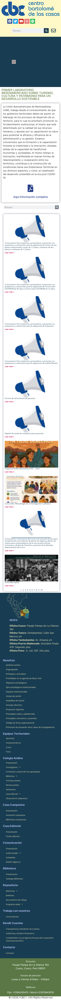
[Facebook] (9, 21)
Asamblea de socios (15, 700)
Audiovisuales (12, 853)
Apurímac (10, 738)
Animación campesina (15, 815)
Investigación (12, 767)
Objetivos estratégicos (16, 683)
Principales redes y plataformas (20, 714)
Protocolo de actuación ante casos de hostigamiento (30, 727)
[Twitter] (15, 21)
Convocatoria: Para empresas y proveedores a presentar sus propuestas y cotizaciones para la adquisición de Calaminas (30, 325)
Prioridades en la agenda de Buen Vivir (24, 678)
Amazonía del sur (13, 742)
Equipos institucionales (16, 691)
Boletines (10, 895)
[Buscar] (46, 30)
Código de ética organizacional (20, 723)
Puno (8, 751)
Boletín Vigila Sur (13, 862)
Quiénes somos (13, 665)
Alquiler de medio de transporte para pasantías (24, 433)
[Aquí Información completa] (30, 188)
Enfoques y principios (16, 674)
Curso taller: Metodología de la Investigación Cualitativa (27, 503)
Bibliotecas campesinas (16, 819)
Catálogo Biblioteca (14, 878)
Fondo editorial (12, 836)
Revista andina (12, 785)
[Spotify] (32, 21)
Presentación (11, 762)
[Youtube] (21, 21)
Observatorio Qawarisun (17, 798)
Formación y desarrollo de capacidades (23, 771)
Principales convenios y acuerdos (21, 718)
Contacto (10, 953)
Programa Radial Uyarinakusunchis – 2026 (22, 468)
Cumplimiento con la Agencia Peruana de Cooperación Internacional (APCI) (30, 939)
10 (41, 589)
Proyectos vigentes (15, 709)
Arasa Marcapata (12, 582)
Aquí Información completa (30, 196)
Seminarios (11, 789)
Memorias (10, 891)
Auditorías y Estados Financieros (20, 933)
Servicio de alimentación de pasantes (20, 398)
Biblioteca (10, 776)
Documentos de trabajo (16, 900)
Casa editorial (12, 794)
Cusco (8, 747)
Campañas (10, 857)
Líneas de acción (13, 696)
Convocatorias (12, 916)
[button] (14, 62)
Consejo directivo (14, 705)
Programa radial (13, 904)
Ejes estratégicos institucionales (21, 687)
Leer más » (9, 252)
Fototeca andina (13, 780)
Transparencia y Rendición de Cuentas (22, 929)
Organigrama (12, 669)
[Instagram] (26, 21)
